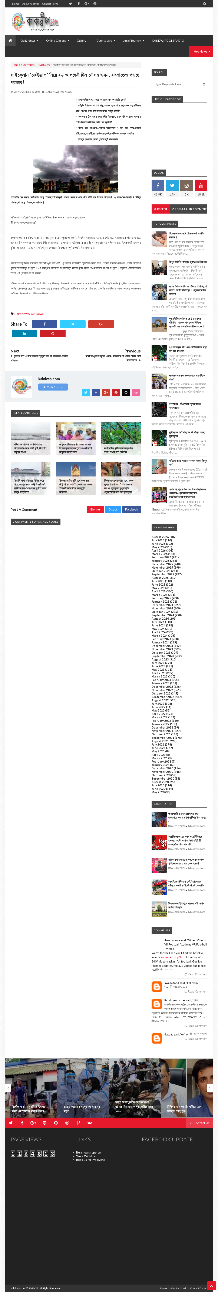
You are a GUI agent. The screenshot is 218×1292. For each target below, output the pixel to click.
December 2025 (162, 564)
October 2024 (161, 611)
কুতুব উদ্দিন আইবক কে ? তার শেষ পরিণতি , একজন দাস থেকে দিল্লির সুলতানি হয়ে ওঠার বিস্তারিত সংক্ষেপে (186, 322)
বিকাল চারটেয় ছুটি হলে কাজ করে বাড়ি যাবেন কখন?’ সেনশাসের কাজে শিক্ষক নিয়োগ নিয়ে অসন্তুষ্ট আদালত (75, 486)
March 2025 (160, 594)
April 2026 (159, 550)
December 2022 (162, 686)
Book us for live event (90, 1159)
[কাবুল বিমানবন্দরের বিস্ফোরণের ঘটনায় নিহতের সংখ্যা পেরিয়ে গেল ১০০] (83, 1088)
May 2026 (158, 547)
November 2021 (162, 731)
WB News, (66, 91)
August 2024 (160, 618)
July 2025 (158, 581)
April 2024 (159, 632)
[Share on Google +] (101, 324)
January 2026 (160, 560)
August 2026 (160, 537)
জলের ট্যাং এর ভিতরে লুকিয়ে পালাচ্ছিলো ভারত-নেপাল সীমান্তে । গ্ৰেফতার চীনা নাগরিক (188, 290)
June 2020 (158, 788)
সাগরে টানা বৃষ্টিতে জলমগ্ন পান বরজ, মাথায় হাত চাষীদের (118, 450)
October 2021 (161, 734)
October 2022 (161, 693)
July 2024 (158, 622)
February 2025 (161, 598)
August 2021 (160, 741)
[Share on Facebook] (44, 324)
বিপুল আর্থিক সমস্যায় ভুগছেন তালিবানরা (188, 262)
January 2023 (160, 683)
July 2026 (158, 540)
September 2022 (163, 697)
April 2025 (159, 591)
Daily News (29, 64)
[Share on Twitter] (73, 324)
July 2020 (158, 785)
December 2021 (162, 727)
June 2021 (158, 748)
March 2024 (160, 635)
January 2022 (160, 724)
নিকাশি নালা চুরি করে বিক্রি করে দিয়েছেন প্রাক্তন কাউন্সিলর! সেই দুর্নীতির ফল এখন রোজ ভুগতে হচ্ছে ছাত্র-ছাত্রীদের (30, 486)
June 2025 (158, 584)
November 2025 (162, 567)
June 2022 (158, 707)
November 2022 (162, 690)
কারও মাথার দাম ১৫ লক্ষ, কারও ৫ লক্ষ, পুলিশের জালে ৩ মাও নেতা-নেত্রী (186, 861)
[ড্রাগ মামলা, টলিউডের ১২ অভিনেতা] (187, 1088)
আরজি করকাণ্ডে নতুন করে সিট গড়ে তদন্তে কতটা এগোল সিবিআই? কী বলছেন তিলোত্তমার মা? (185, 840)
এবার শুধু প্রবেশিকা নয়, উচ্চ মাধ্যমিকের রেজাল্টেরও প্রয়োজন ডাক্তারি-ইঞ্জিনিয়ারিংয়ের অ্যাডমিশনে (187, 493)
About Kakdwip (30, 3)
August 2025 (160, 577)
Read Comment (197, 974)
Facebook (131, 509)
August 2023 (160, 659)
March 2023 (160, 676)
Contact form (50, 3)
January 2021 (160, 765)
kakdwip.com (18, 1288)
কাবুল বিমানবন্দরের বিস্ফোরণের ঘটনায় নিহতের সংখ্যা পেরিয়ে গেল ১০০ (82, 1106)
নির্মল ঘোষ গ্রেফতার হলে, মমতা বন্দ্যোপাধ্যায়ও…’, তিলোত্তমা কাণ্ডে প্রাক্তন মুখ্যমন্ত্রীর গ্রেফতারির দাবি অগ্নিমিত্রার (118, 486)
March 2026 (160, 554)
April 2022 (159, 714)
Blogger (95, 509)
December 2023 (162, 645)
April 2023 (159, 673)
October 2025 (161, 571)
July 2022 (158, 703)
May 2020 (158, 792)
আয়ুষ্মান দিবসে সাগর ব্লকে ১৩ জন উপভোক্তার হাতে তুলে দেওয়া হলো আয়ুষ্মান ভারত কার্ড (75, 448)
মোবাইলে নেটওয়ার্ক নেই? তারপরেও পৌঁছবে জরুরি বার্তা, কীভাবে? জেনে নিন (186, 883)
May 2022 (158, 710)
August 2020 (160, 782)
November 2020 (162, 771)
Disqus (113, 509)
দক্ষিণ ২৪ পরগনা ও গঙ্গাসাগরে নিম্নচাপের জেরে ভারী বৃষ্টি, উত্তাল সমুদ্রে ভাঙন (30, 448)
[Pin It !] (53, 333)
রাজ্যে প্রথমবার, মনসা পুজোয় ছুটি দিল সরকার (98, 139)
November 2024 (162, 608)
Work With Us (85, 1156)
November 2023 (162, 649)
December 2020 (162, 768)
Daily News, (53, 91)
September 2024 (163, 615)
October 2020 (161, 775)
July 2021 (158, 744)
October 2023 (161, 652)
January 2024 (160, 642)
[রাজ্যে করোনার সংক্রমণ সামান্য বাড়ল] (31, 1088)
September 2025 (163, 574)
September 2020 (163, 778)
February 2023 (161, 680)
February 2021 (161, 761)
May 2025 (158, 588)
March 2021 (160, 758)
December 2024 (162, 605)
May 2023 (158, 669)
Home (15, 3)
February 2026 (161, 557)
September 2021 (163, 737)
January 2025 (160, 601)
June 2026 (158, 543)
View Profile (55, 386)
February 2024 (161, 639)
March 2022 (160, 717)
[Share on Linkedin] (24, 333)
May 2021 (158, 751)
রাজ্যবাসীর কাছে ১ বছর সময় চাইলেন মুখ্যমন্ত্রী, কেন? (102, 99)
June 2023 (158, 666)
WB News (44, 64)
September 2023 (163, 656)
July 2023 (158, 663)
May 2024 (158, 628)
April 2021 (159, 754)
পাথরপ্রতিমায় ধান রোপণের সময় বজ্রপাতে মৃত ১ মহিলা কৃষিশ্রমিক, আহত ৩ (187, 817)
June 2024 (158, 625)
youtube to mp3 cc (172, 957)
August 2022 (160, 700)
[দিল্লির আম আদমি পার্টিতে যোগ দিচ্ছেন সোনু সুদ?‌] (135, 1088)
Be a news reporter (89, 1152)
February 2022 (161, 720)
